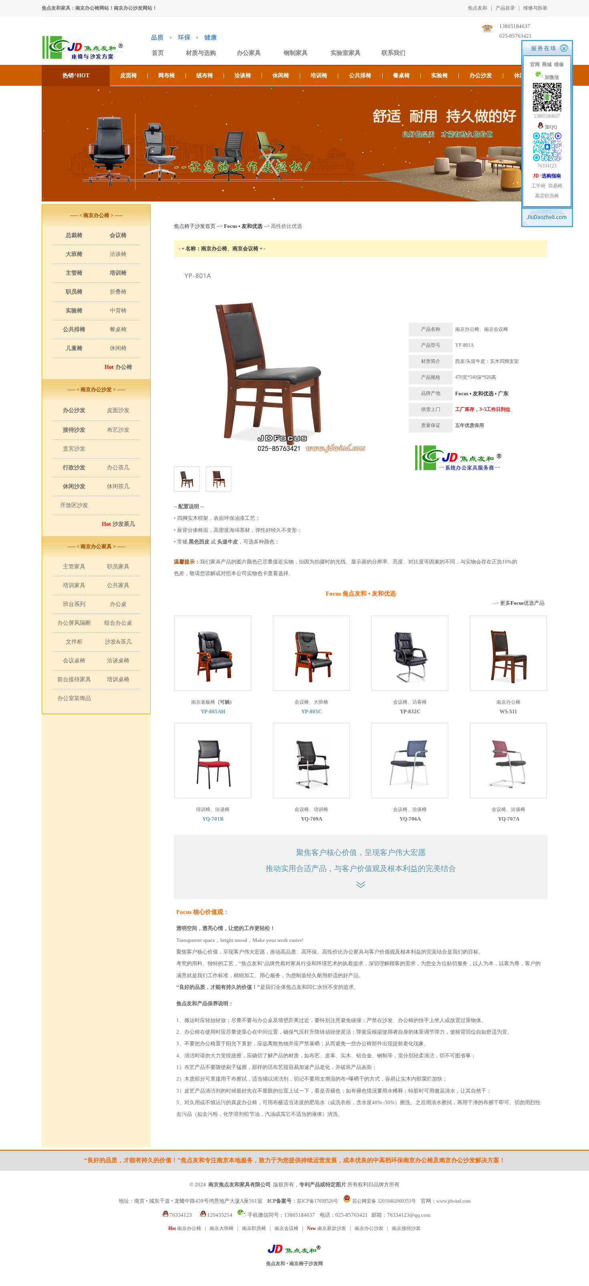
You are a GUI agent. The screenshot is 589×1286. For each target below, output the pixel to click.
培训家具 (74, 585)
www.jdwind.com (453, 1201)
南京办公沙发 (369, 1228)
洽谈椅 (242, 75)
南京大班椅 (222, 1228)
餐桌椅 (401, 75)
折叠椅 (118, 292)
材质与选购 (201, 53)
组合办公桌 (118, 623)
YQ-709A (311, 819)
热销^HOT (76, 75)
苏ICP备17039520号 (317, 1201)
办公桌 (118, 604)
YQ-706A (410, 819)
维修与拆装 (535, 8)
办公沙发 (481, 75)
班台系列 (74, 604)
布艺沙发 (118, 430)
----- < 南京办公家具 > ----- (96, 546)
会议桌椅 (74, 661)
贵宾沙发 (74, 449)
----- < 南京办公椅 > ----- (96, 215)
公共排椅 (360, 75)
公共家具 (118, 585)
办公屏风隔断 (74, 623)
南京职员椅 (254, 1228)
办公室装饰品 (74, 698)
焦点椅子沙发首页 (195, 226)
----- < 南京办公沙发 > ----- (96, 389)
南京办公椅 (184, 1228)
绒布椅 (204, 75)
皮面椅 (128, 75)
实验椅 (439, 75)
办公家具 (249, 53)
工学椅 (538, 186)
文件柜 (74, 642)
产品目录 (505, 8)
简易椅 (555, 186)
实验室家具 (346, 53)
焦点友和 (477, 8)
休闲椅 (280, 75)
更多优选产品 (522, 603)
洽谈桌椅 (118, 661)
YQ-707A (508, 819)
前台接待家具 (74, 679)
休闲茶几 (118, 486)
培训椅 (319, 75)
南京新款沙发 (326, 1228)
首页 (158, 53)
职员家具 (118, 567)
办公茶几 (118, 468)
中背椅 (118, 311)
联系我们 (393, 53)
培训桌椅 (118, 679)
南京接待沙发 (406, 1228)
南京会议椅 (286, 1228)
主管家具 (74, 567)
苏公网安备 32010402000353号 (384, 1201)
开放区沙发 (74, 505)
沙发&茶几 (118, 642)
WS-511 (508, 711)
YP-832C (410, 711)
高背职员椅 (547, 196)
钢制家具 (296, 53)
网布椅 (166, 75)
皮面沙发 (118, 410)
